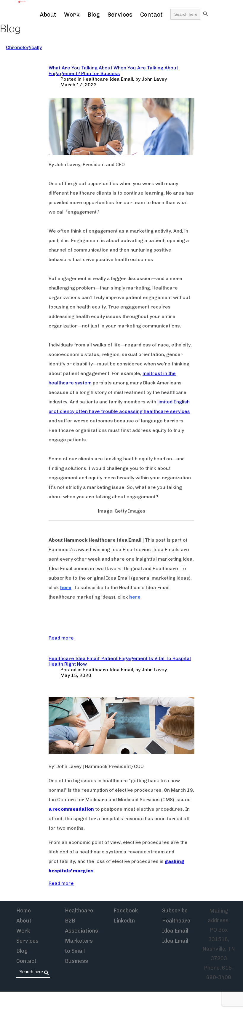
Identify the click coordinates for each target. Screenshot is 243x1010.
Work (72, 14)
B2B (70, 920)
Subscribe (175, 910)
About (48, 14)
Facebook (125, 910)
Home (23, 910)
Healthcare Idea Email (108, 79)
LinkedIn (124, 920)
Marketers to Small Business (79, 951)
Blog (93, 14)
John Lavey (154, 79)
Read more (61, 638)
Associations (81, 931)
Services (120, 14)
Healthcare (79, 910)
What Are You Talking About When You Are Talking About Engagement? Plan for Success (113, 70)
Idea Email (175, 941)
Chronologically (24, 47)
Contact (151, 14)
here (65, 587)
